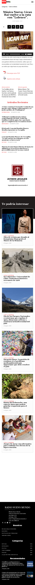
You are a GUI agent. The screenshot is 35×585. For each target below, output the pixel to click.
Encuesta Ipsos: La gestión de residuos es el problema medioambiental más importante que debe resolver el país (17, 363)
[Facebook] (9, 27)
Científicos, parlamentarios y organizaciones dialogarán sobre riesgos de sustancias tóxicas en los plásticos (13, 564)
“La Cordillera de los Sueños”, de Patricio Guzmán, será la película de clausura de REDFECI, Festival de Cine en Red (9, 93)
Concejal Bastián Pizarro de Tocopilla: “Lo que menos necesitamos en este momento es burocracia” (16, 138)
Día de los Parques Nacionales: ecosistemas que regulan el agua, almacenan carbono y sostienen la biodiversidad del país (17, 319)
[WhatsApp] (17, 27)
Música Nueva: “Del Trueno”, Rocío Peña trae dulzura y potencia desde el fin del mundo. (25, 92)
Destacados (5, 123)
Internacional (6, 112)
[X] (13, 27)
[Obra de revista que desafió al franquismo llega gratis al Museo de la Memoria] (17, 221)
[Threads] (10, 523)
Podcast (4, 132)
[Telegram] (21, 27)
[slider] (29, 54)
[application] (17, 54)
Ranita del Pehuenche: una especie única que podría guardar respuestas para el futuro (15, 405)
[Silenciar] (26, 54)
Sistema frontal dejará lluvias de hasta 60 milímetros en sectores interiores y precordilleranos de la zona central (17, 148)
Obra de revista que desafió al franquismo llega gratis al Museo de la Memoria (16, 239)
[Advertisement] (17, 470)
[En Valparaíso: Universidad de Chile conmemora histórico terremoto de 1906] (17, 260)
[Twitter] (3, 523)
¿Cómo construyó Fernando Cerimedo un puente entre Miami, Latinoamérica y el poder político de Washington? (17, 108)
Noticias (4, 142)
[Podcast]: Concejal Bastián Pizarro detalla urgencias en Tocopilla (15, 129)
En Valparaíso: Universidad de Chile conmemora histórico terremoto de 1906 (17, 278)
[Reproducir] (4, 54)
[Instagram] (5, 523)
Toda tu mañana (13, 6)
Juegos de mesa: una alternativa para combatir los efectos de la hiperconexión (17, 446)
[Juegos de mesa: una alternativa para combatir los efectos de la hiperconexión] (17, 427)
